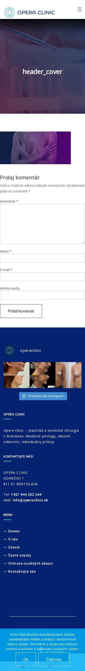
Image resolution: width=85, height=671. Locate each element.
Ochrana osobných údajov (30, 563)
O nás (13, 539)
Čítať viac (54, 659)
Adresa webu (10, 288)
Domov (14, 531)
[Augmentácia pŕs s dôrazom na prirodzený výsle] (68, 375)
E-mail (6, 269)
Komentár (9, 201)
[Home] (22, 10)
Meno (6, 251)
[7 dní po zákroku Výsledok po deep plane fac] (17, 375)
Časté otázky (19, 555)
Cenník (14, 547)
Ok (25, 659)
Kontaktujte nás (22, 571)
